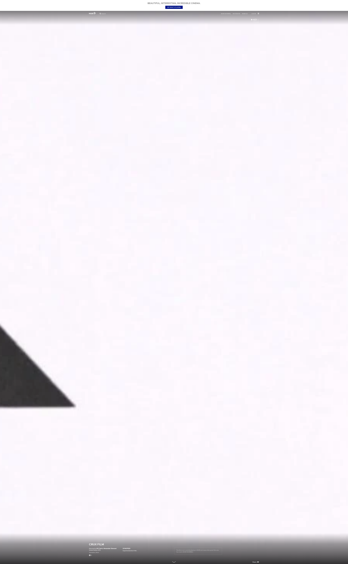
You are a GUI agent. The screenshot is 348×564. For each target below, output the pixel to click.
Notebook (236, 13)
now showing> (188, 552)
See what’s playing (174, 7)
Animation (92, 552)
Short (97, 552)
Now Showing (226, 13)
